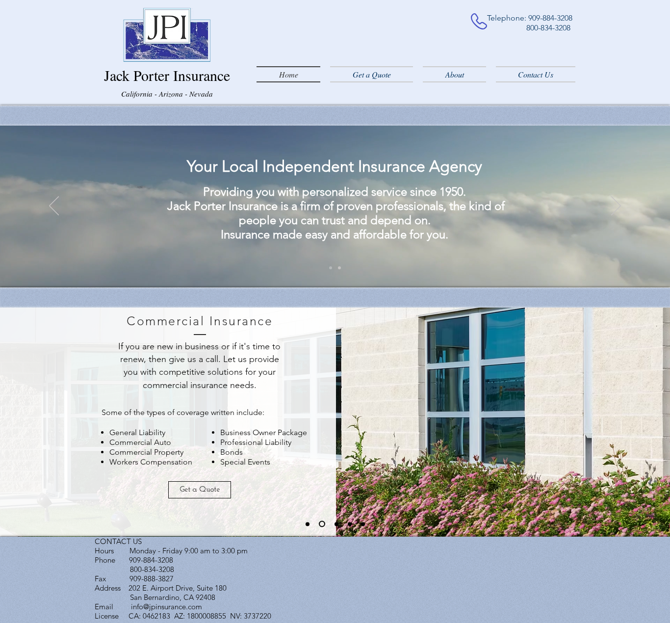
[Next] (616, 206)
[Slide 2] (339, 267)
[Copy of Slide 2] (363, 524)
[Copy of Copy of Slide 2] (350, 524)
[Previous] (54, 206)
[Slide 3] (336, 524)
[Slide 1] (330, 267)
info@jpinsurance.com (166, 606)
